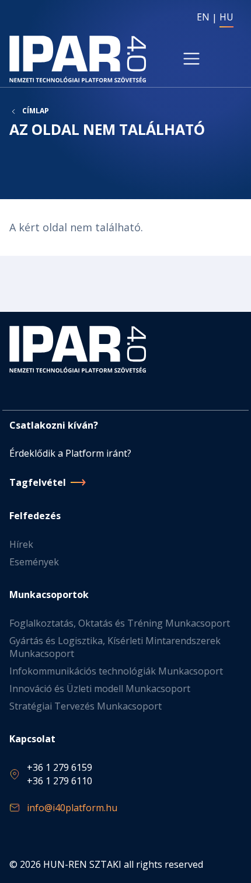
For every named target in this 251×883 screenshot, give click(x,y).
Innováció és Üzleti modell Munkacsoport (99, 688)
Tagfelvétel (37, 482)
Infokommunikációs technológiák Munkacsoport (116, 671)
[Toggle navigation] (191, 59)
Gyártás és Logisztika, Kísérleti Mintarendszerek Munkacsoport (115, 647)
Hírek (21, 544)
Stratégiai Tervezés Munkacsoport (85, 706)
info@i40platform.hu (72, 807)
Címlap (35, 111)
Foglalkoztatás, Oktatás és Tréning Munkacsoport (119, 623)
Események (34, 561)
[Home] (77, 59)
